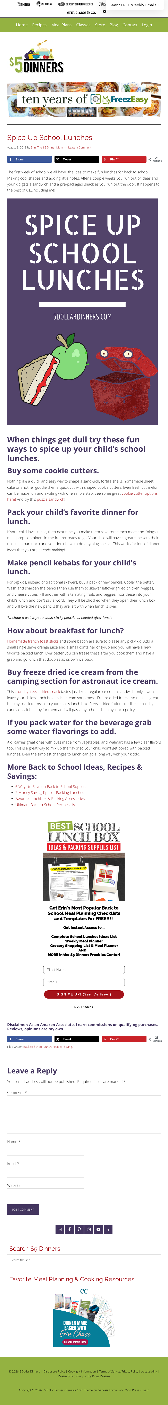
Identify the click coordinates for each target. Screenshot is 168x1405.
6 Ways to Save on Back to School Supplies (51, 786)
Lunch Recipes (53, 1047)
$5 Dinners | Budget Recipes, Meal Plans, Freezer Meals (37, 56)
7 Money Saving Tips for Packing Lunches (49, 792)
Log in (145, 1390)
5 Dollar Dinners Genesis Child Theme (68, 1390)
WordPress (132, 1390)
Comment (17, 1092)
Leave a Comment (79, 147)
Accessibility (149, 1371)
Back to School (32, 1047)
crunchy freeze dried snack (37, 691)
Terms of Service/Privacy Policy (118, 1371)
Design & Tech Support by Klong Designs (84, 1376)
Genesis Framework (110, 1390)
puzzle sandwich (50, 499)
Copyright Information (82, 1371)
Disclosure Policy (54, 1371)
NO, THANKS (84, 1006)
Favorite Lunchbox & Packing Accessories (50, 798)
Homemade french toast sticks (32, 641)
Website (13, 1185)
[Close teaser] (104, 11)
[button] (135, 5)
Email (13, 1163)
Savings (68, 1047)
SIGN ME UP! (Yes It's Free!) (84, 994)
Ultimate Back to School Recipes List (45, 804)
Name (13, 1141)
